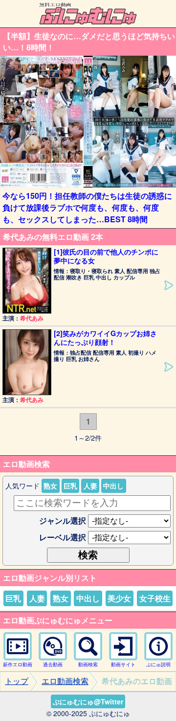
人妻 (90, 485)
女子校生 (155, 598)
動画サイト (123, 664)
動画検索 (88, 664)
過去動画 (53, 664)
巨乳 (70, 485)
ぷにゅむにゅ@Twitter (88, 701)
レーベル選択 (62, 537)
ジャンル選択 (62, 520)
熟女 (50, 485)
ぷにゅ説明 (158, 664)
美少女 (119, 598)
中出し (113, 485)
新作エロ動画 (17, 664)
